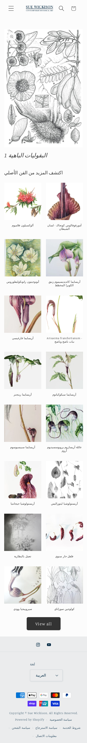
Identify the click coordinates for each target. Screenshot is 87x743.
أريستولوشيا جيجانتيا (23, 503)
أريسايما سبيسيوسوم (22, 447)
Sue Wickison (37, 713)
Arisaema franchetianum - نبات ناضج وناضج (64, 340)
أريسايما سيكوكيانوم (64, 394)
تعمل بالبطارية (22, 556)
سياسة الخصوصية (61, 719)
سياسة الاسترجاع (46, 727)
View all (43, 623)
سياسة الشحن (21, 727)
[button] (11, 8)
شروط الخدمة (72, 727)
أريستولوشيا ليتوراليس (64, 503)
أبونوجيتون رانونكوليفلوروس (22, 281)
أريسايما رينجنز (23, 394)
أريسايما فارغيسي (22, 338)
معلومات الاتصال (46, 736)
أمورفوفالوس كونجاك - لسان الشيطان (64, 227)
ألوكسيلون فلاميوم (22, 225)
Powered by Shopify (29, 719)
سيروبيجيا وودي (22, 609)
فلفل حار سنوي (64, 556)
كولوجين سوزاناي (64, 609)
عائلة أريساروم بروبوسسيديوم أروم (64, 449)
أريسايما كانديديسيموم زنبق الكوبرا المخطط (64, 283)
